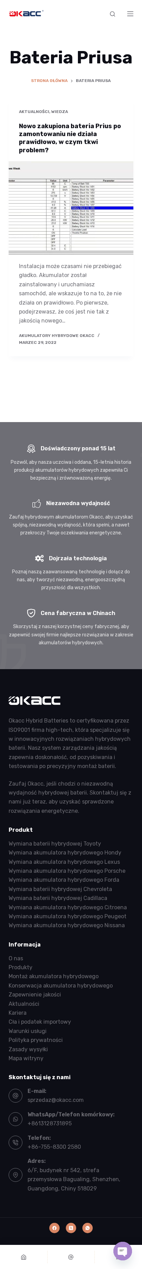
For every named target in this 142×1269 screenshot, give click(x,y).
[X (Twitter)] (71, 1228)
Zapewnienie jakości (35, 994)
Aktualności (34, 111)
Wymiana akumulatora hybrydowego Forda (64, 880)
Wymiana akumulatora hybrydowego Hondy (65, 852)
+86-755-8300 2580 (54, 1147)
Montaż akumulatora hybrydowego (54, 976)
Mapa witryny (26, 1058)
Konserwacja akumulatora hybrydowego (61, 985)
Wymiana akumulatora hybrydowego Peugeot (67, 916)
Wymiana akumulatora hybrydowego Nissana (67, 925)
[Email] (71, 1257)
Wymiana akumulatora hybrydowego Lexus (64, 862)
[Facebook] (54, 1228)
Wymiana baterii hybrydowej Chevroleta (60, 889)
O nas (16, 958)
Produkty (20, 967)
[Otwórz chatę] (122, 1251)
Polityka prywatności (36, 1040)
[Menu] (130, 14)
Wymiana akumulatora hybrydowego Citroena (68, 907)
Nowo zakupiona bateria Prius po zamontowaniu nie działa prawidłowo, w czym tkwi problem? (70, 138)
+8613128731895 (50, 1123)
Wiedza (59, 111)
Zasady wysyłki (28, 1049)
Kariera (18, 1013)
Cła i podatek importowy (40, 1022)
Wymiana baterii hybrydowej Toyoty (55, 843)
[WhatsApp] (87, 1228)
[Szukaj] (112, 14)
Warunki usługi (28, 1031)
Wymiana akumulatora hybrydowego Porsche (67, 871)
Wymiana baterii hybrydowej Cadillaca (58, 898)
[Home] (23, 1257)
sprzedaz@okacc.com (56, 1100)
